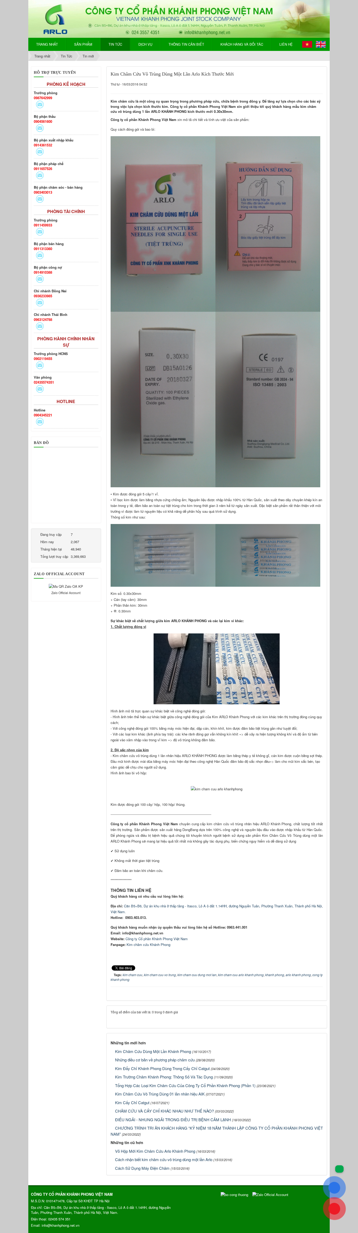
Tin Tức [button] (115, 44)
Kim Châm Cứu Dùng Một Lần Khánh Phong (153, 1051)
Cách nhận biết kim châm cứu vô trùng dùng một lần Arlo (163, 1159)
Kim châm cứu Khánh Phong (148, 944)
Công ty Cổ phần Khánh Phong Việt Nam (157, 938)
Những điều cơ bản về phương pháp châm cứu (155, 1059)
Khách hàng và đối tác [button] (241, 44)
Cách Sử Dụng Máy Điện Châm (142, 1168)
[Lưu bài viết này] (319, 84)
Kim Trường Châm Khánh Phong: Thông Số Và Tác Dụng (164, 1076)
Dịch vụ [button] (145, 44)
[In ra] (311, 84)
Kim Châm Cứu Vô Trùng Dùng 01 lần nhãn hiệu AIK (160, 1094)
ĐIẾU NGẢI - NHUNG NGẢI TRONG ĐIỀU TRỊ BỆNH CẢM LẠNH (173, 1119)
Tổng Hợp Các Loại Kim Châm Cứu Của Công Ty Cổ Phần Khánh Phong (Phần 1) (185, 1085)
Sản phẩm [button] (83, 44)
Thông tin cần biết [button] (186, 44)
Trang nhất (47, 44)
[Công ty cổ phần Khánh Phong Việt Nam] (179, 18)
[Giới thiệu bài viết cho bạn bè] (303, 84)
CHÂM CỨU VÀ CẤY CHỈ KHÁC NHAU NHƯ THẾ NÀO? (164, 1111)
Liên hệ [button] (286, 44)
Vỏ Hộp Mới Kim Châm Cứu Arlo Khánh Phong (155, 1151)
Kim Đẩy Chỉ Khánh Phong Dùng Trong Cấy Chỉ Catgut (162, 1068)
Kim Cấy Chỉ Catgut (132, 1102)
